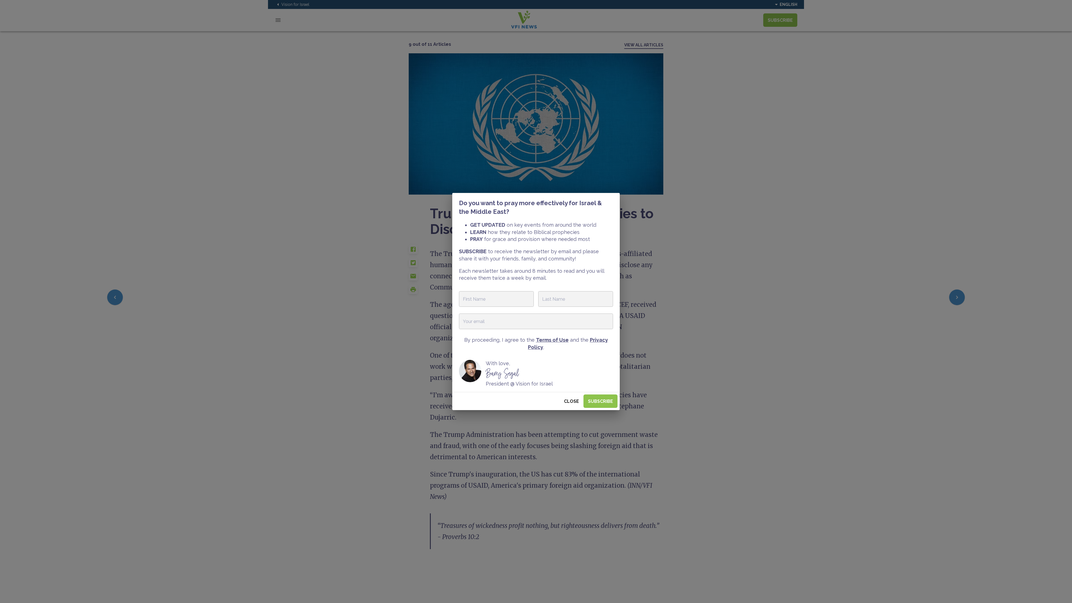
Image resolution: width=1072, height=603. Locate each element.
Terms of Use (552, 340)
